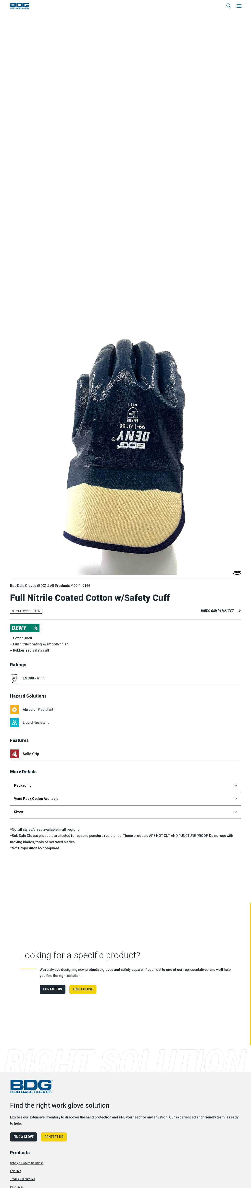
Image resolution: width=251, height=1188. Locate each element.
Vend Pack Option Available (36, 799)
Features (15, 1171)
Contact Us (52, 989)
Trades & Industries (22, 1179)
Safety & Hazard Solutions (26, 1163)
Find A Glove (83, 989)
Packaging (23, 785)
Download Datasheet (217, 611)
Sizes (18, 812)
